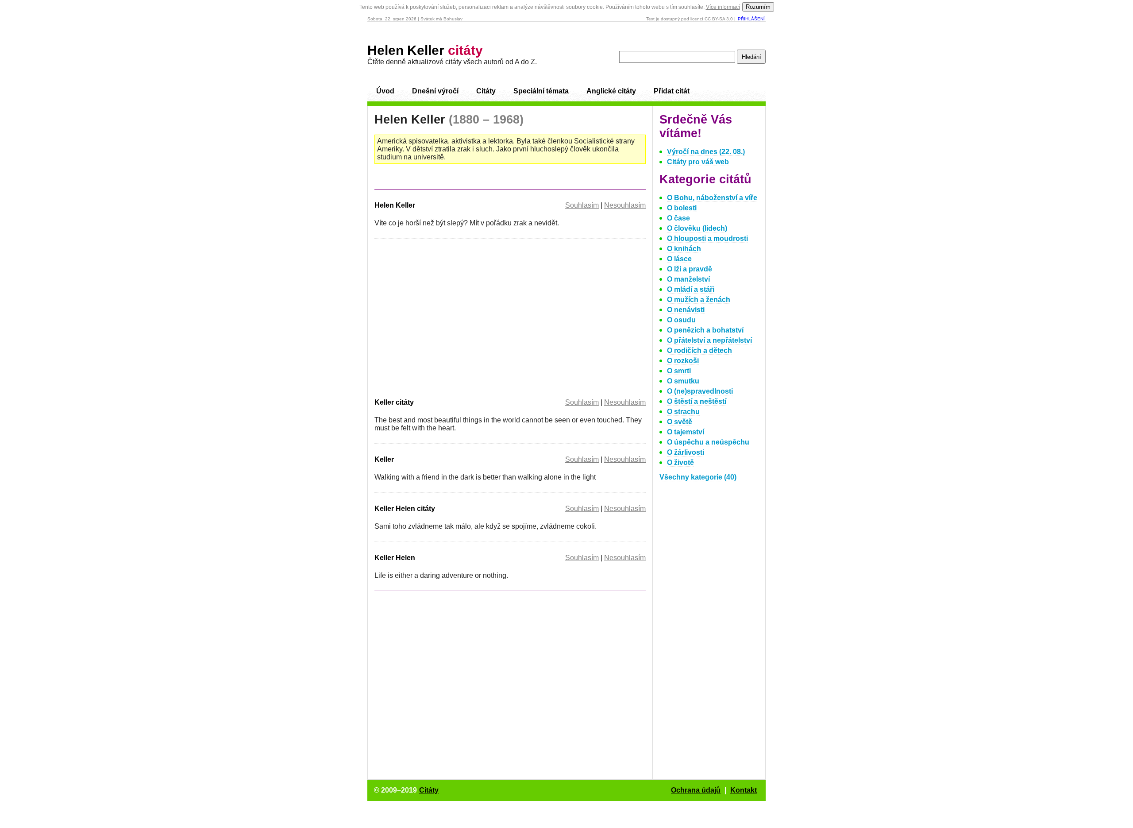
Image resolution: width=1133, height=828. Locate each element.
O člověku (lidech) (697, 228)
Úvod (385, 91)
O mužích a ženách (698, 299)
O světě (679, 422)
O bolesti (682, 208)
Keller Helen (394, 557)
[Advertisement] (448, 317)
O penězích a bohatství (705, 330)
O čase (678, 218)
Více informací (723, 7)
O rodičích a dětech (699, 350)
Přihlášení (751, 18)
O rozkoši (683, 360)
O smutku (683, 381)
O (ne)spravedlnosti (700, 391)
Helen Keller (425, 50)
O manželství (688, 279)
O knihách (684, 248)
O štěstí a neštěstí (696, 401)
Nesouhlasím (625, 205)
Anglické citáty (611, 91)
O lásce (679, 259)
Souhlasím (582, 205)
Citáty (486, 91)
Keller (384, 459)
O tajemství (685, 432)
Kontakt (743, 790)
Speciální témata (541, 91)
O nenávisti (686, 309)
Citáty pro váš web (698, 162)
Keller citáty (394, 402)
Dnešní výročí (435, 91)
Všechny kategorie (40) (697, 477)
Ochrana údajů (696, 790)
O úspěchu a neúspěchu (708, 442)
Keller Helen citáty (404, 508)
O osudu (681, 320)
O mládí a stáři (690, 289)
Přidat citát (672, 91)
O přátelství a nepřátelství (709, 340)
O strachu (683, 411)
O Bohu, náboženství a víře (712, 197)
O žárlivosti (685, 452)
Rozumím (758, 7)
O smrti (679, 371)
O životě (680, 462)
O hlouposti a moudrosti (707, 238)
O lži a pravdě (689, 269)
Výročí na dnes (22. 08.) (706, 151)
